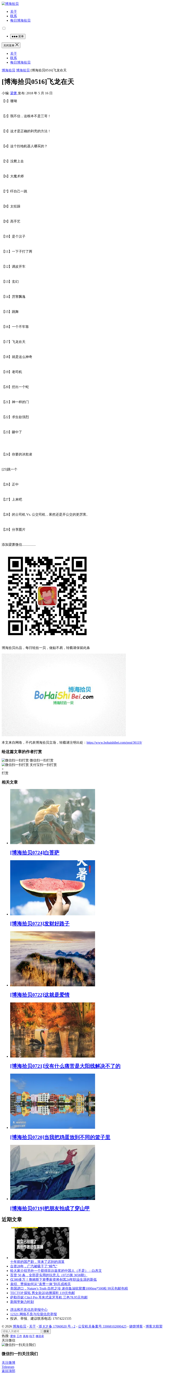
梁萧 (14, 93)
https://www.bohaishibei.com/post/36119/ (114, 742)
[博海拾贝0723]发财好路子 (40, 923)
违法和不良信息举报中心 (29, 1309)
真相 (25, 1336)
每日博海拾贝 (20, 20)
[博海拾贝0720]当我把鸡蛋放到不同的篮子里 (60, 1137)
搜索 (46, 1331)
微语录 (40, 1336)
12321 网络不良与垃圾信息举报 (33, 1314)
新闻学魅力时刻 (22, 1302)
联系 (13, 16)
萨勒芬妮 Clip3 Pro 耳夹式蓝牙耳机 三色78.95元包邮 (49, 1297)
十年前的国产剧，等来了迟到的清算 (37, 1262)
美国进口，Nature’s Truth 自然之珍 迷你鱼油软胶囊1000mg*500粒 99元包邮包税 (69, 1288)
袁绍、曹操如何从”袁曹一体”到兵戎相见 (40, 1284)
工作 (19, 1336)
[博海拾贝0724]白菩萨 (34, 852)
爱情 (13, 1336)
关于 (13, 11)
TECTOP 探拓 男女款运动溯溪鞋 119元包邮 (42, 1293)
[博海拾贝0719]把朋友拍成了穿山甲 (50, 1208)
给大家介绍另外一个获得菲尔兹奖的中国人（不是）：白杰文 (56, 1270)
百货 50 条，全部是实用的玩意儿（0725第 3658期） (48, 1275)
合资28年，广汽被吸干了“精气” (33, 1266)
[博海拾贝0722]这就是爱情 (40, 995)
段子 (32, 1336)
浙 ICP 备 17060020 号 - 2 (57, 1326)
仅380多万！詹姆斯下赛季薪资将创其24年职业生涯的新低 (53, 1279)
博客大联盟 (154, 1326)
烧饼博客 (136, 1326)
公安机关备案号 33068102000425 (102, 1326)
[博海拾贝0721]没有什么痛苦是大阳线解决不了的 (65, 1066)
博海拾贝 (8, 70)
